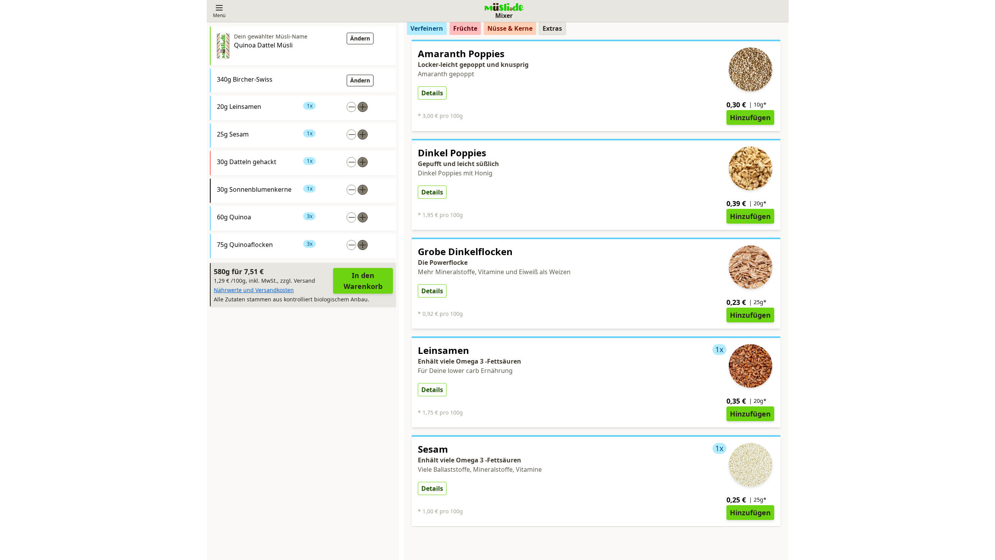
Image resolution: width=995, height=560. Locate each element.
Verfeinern (426, 28)
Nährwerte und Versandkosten (254, 290)
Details (432, 93)
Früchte (465, 28)
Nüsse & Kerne (509, 28)
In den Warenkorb (363, 281)
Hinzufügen (750, 117)
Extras (552, 28)
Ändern (360, 38)
